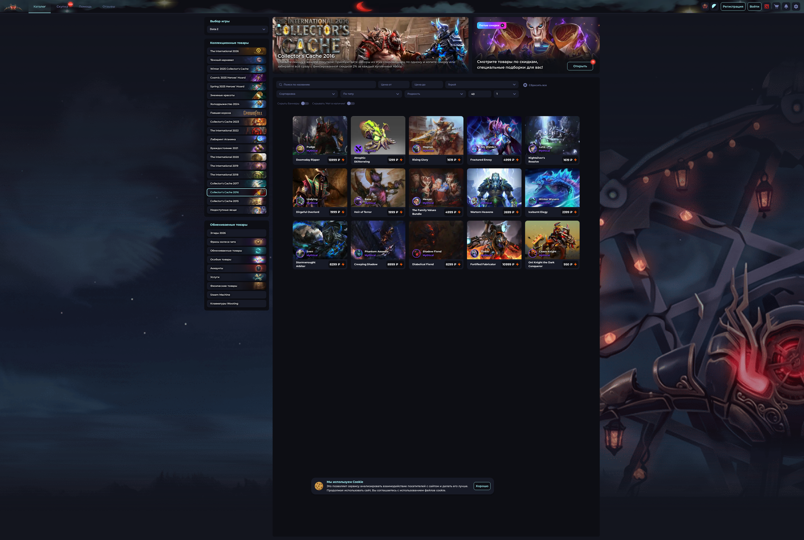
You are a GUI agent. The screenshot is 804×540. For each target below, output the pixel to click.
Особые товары (220, 259)
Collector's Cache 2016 (224, 192)
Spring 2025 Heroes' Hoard (227, 86)
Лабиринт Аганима (223, 139)
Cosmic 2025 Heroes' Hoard (228, 77)
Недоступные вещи (223, 209)
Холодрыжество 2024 (224, 104)
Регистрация (733, 6)
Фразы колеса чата (223, 241)
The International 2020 (224, 157)
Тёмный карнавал (222, 60)
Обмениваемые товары (226, 250)
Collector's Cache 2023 (224, 121)
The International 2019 (224, 165)
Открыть (580, 66)
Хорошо (482, 486)
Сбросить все (538, 85)
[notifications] (786, 6)
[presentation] (705, 6)
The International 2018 (224, 174)
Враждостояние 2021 (224, 148)
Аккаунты (216, 268)
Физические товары (223, 285)
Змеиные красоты (222, 95)
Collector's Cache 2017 (224, 183)
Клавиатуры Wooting (224, 303)
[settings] (796, 6)
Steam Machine (220, 294)
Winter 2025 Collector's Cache (229, 68)
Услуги (214, 277)
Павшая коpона (220, 112)
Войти (754, 6)
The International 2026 (224, 51)
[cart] (776, 6)
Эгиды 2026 (218, 233)
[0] (776, 6)
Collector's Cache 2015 (224, 201)
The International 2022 (224, 130)
